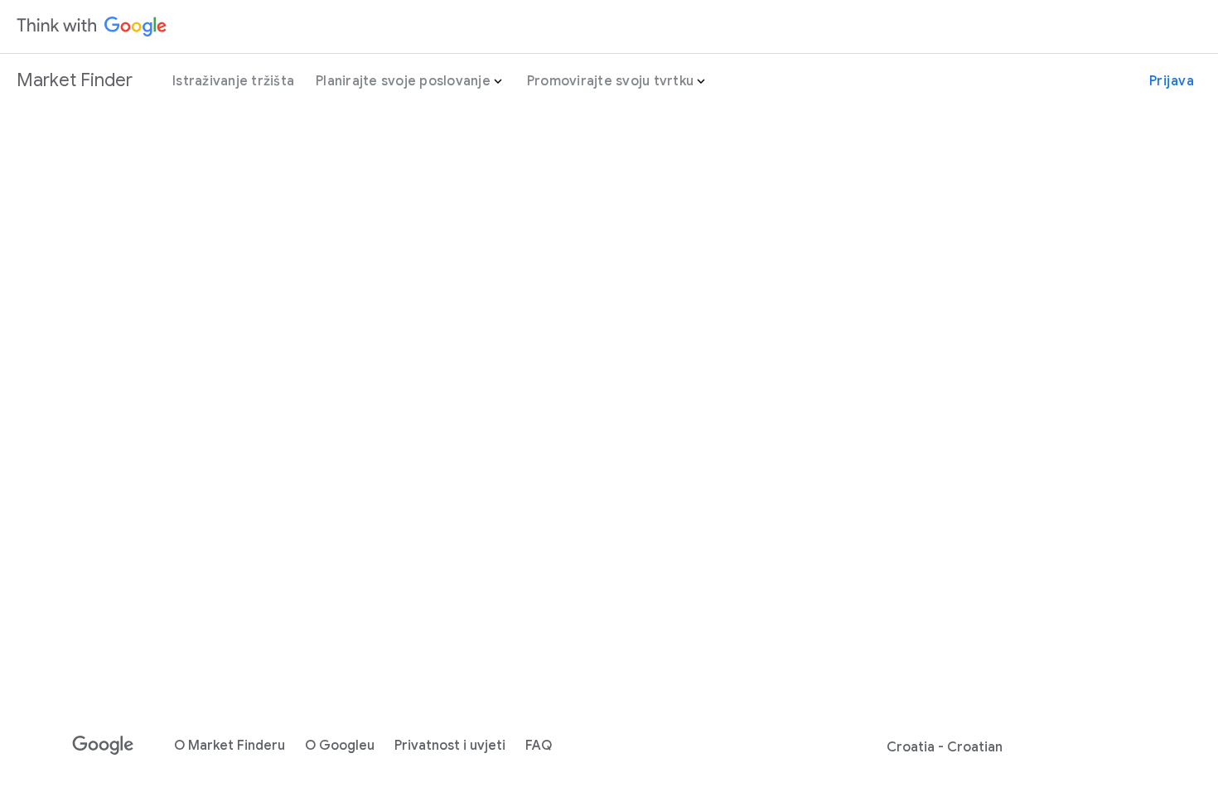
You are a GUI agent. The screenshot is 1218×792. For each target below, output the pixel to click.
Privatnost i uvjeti (449, 745)
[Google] (103, 746)
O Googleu (340, 745)
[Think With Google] (92, 26)
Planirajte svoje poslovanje (403, 81)
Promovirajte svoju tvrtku (610, 81)
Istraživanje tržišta (233, 81)
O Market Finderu (229, 745)
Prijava (1172, 81)
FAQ (538, 745)
